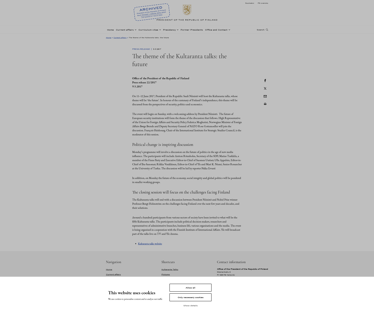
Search (260, 29)
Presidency (169, 29)
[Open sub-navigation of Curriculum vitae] (159, 29)
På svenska (263, 3)
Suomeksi (249, 3)
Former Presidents (191, 29)
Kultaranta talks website (150, 243)
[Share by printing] (265, 104)
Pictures (165, 274)
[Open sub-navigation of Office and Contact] (228, 29)
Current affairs (125, 29)
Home (110, 29)
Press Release (141, 49)
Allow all (190, 287)
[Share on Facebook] (265, 80)
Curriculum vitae (148, 29)
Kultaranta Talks (169, 269)
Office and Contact (216, 29)
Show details (190, 305)
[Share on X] (265, 88)
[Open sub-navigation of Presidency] (177, 29)
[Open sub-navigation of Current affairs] (135, 29)
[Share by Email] (265, 96)
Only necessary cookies (191, 297)
